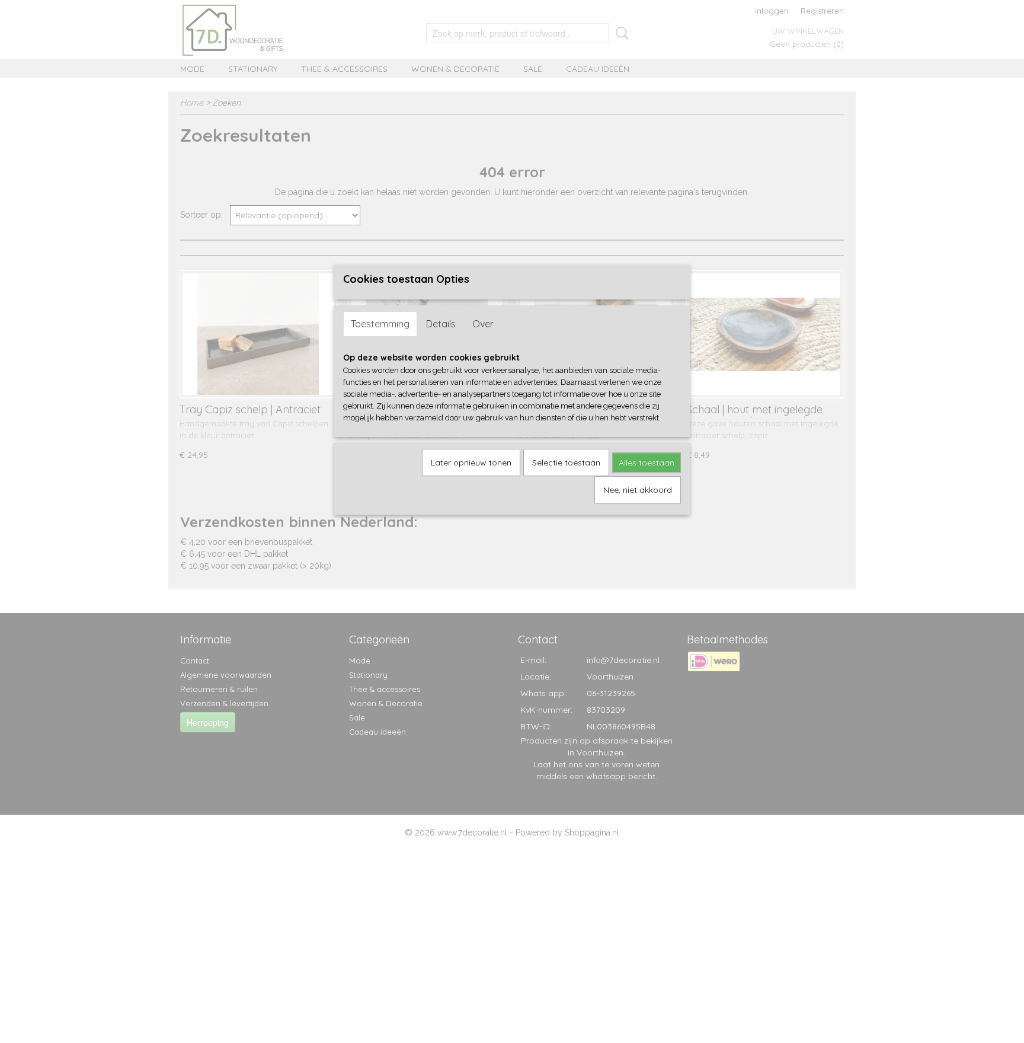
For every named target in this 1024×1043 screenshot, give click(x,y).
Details (441, 324)
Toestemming (380, 324)
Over (483, 324)
